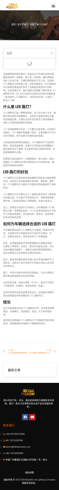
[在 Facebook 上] (25, 417)
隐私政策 (29, 472)
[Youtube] (32, 417)
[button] (53, 5)
